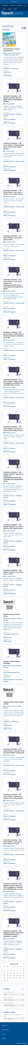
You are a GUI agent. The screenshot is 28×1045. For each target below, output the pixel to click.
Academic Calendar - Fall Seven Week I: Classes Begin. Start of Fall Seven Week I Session (13, 146)
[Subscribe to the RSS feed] (22, 28)
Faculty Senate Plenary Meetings (11, 662)
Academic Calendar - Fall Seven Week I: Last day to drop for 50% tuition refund (13, 428)
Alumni (15, 9)
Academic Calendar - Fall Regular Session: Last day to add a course (13, 572)
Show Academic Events (9, 992)
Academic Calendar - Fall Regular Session (12, 115)
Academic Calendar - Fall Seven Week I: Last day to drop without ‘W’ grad (12, 841)
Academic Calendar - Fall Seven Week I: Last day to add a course (12, 237)
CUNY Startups (7, 75)
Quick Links (14, 1)
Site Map (4, 1038)
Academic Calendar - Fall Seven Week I (13, 162)
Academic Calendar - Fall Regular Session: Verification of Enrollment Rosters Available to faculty (13, 933)
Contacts (5, 70)
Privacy (3, 1034)
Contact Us (4, 1025)
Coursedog (24, 1043)
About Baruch (5, 5)
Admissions (12, 5)
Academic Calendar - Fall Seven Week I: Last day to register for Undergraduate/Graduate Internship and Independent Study (13, 284)
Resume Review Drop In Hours (11, 615)
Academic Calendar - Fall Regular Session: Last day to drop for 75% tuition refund (13, 526)
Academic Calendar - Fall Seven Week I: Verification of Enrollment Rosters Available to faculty (13, 335)
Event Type (6, 67)
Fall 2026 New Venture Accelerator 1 (11, 50)
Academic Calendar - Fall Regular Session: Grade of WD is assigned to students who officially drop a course (13, 886)
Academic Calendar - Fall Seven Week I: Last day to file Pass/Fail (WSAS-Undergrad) (14, 751)
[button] (4, 964)
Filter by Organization (8, 1003)
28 (20, 977)
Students (10, 9)
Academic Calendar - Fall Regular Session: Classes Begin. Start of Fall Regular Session (12, 98)
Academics (19, 5)
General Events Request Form (11, 672)
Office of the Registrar (9, 123)
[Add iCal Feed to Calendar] (25, 28)
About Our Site (5, 1029)
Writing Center (7, 641)
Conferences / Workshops (10, 68)
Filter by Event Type (8, 997)
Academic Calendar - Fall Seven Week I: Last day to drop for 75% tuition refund (12, 192)
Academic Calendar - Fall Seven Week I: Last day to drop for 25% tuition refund (13, 796)
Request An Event (9, 1012)
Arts (25, 5)
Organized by (6, 74)
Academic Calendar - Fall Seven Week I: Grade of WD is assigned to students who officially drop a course (13, 382)
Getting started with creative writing (13, 703)
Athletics (4, 9)
